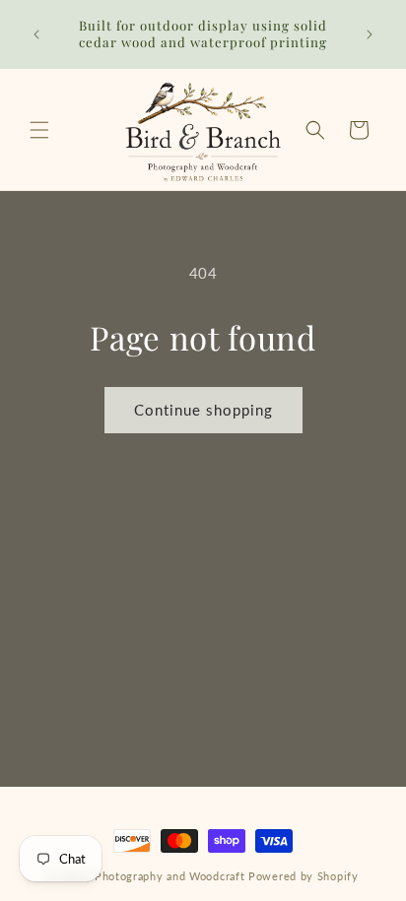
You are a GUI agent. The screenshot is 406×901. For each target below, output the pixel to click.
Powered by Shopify (303, 875)
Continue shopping (203, 409)
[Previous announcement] (36, 34)
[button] (39, 130)
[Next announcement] (369, 34)
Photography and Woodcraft (170, 875)
